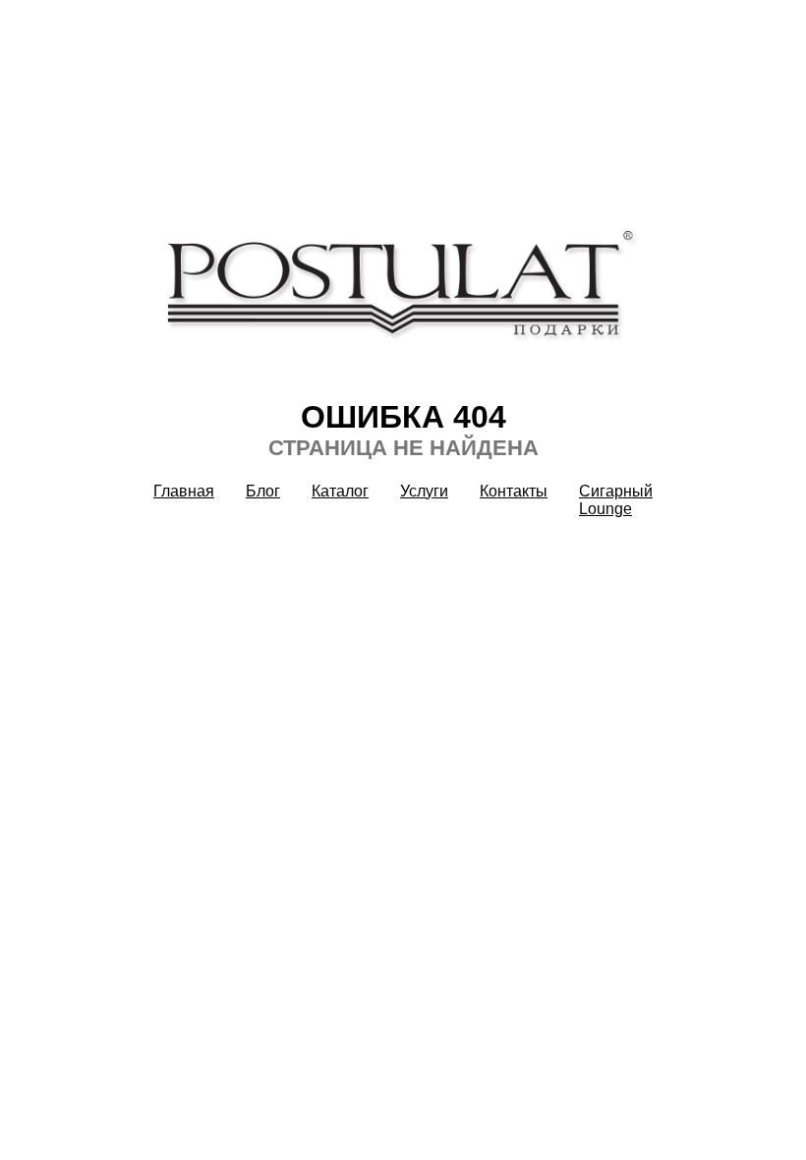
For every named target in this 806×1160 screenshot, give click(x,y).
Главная (183, 491)
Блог (263, 491)
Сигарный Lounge (616, 500)
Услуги (424, 491)
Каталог (340, 491)
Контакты (513, 491)
